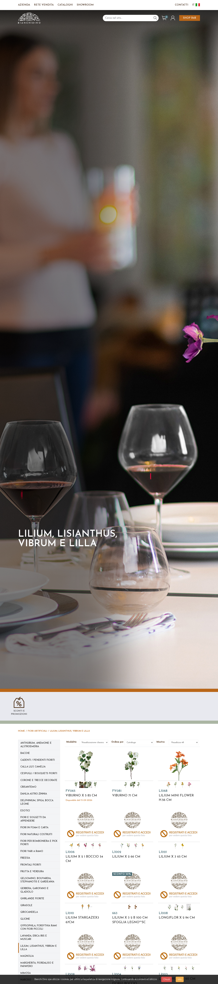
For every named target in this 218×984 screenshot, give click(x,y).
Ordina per (117, 742)
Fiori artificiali (37, 731)
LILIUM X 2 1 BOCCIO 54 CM (84, 857)
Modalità (72, 742)
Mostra (162, 742)
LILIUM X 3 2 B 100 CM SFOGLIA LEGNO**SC (130, 918)
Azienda (24, 5)
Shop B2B (189, 18)
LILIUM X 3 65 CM (173, 854)
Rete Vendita (44, 5)
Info (180, 979)
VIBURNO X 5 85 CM (81, 795)
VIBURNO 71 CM (124, 793)
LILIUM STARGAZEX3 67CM (82, 918)
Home (21, 731)
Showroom (85, 5)
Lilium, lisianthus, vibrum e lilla (70, 731)
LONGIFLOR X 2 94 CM (177, 916)
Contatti (181, 5)
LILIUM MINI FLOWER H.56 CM (176, 795)
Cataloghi (65, 5)
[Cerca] (155, 18)
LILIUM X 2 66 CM (126, 854)
